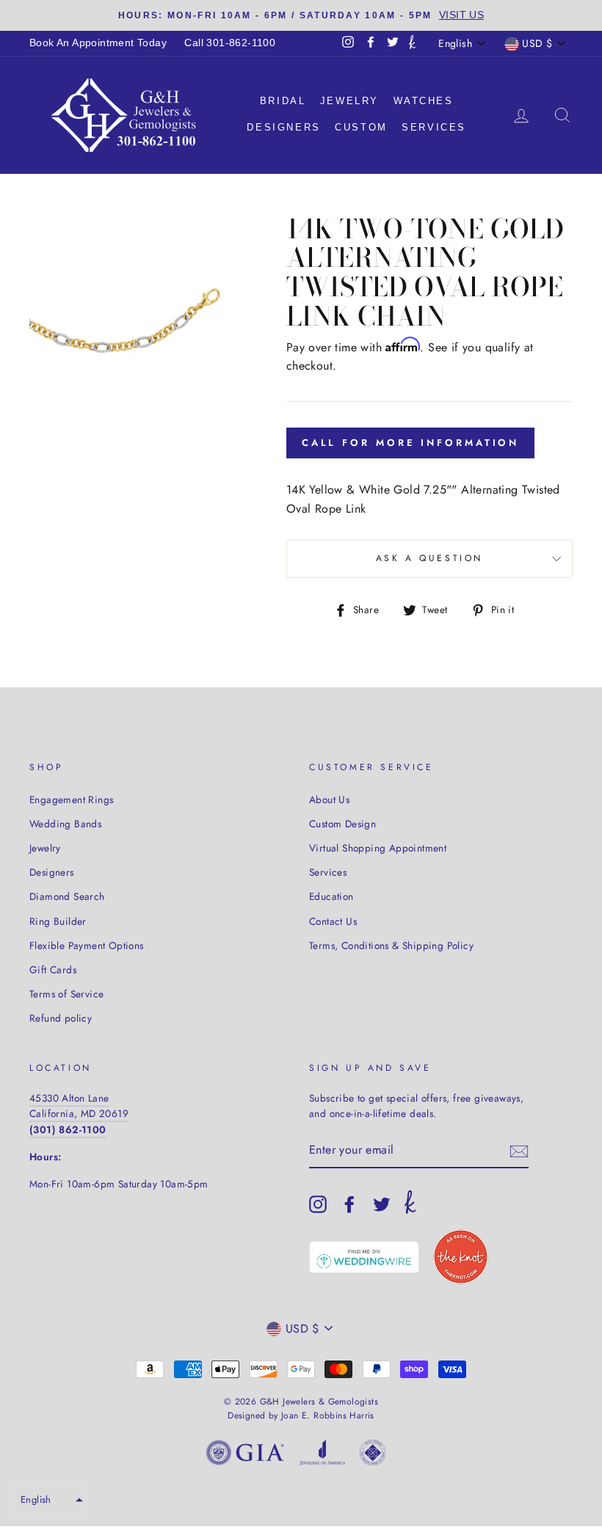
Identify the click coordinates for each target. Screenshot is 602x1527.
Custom (361, 127)
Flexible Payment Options (86, 945)
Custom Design (342, 823)
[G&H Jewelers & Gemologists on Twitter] (382, 1204)
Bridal (283, 100)
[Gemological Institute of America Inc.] (245, 1455)
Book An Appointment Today (98, 42)
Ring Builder (58, 921)
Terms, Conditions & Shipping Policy (391, 945)
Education (331, 896)
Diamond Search (67, 896)
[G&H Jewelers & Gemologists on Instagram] (318, 1204)
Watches (424, 100)
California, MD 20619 (78, 1113)
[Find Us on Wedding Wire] (364, 1257)
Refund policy (60, 1018)
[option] (301, 15)
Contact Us (333, 921)
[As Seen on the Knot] (460, 1256)
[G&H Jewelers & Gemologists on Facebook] (349, 1204)
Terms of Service (66, 993)
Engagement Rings (71, 799)
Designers (283, 127)
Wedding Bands (65, 823)
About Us (329, 799)
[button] (49, 1500)
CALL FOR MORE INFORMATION (411, 443)
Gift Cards (52, 969)
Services (434, 127)
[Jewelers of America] (322, 1455)
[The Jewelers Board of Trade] (372, 1455)
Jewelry (349, 100)
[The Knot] (412, 43)
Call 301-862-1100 (229, 42)
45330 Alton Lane (69, 1098)
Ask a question (429, 558)
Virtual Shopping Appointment (377, 848)
